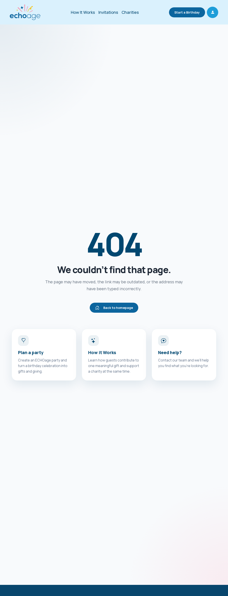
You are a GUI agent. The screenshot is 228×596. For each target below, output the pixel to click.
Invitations (108, 12)
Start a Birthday (187, 12)
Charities (130, 12)
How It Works (83, 12)
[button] (212, 12)
